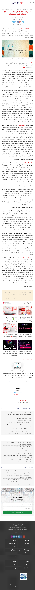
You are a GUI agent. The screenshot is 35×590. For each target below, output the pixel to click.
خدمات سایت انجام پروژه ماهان (25, 449)
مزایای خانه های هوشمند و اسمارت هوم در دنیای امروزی (20, 412)
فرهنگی (27, 565)
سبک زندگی (26, 568)
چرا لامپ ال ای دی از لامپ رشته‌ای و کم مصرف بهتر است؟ (20, 459)
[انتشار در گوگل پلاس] (20, 22)
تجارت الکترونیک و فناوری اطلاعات (25, 403)
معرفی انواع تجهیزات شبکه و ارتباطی (24, 420)
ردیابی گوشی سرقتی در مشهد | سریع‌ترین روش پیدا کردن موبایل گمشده (18, 484)
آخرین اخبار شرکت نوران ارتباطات (25, 409)
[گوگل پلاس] (24, 536)
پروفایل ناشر (14, 298)
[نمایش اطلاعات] (17, 395)
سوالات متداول (12, 543)
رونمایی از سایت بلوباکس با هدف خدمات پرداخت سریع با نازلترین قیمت (18, 455)
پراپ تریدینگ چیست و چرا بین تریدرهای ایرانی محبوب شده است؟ (19, 475)
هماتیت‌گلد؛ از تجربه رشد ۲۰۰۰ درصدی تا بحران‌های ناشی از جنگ (19, 473)
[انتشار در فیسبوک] (18, 22)
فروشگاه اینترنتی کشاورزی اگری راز (25, 444)
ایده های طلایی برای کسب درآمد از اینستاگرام (23, 446)
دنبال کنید (10, 382)
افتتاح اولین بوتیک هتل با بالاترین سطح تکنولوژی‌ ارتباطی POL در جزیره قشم (17, 425)
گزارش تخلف (6, 298)
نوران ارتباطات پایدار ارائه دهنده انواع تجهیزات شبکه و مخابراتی (19, 422)
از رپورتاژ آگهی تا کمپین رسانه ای (24, 551)
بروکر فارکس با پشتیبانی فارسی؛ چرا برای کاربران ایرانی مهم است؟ (19, 471)
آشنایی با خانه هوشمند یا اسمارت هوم (24, 418)
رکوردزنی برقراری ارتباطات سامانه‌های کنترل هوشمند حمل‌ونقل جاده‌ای (18, 433)
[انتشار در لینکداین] (23, 22)
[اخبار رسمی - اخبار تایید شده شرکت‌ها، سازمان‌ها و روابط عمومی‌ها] (17, 3)
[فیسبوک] (21, 536)
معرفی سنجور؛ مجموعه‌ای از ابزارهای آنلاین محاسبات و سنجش (19, 479)
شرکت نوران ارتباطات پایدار (26, 163)
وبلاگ (15, 547)
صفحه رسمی (23, 382)
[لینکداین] (16, 536)
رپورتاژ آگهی (13, 550)
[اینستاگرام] (12, 536)
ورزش (15, 565)
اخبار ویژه (30, 439)
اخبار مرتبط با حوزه (28, 468)
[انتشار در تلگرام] (13, 22)
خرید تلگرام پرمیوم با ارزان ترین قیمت (24, 457)
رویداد (15, 568)
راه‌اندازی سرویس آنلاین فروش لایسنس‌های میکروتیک (20, 431)
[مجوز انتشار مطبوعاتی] (23, 577)
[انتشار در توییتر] (15, 22)
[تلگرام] (14, 536)
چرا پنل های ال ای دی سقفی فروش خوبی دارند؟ (22, 462)
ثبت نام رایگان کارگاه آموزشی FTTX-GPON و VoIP (21, 429)
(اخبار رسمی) (19, 29)
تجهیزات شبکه (21, 125)
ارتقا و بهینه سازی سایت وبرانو (26, 477)
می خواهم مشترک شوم (17, 512)
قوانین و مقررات (25, 547)
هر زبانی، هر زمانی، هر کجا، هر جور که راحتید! (23, 453)
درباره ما (27, 540)
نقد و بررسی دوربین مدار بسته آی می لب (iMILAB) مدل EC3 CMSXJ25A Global (19, 415)
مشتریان (27, 543)
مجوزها (14, 540)
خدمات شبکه (26, 258)
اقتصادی (27, 562)
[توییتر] (19, 536)
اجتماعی (14, 562)
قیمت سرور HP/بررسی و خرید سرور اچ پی (23, 451)
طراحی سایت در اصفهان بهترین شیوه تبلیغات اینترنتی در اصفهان (19, 442)
